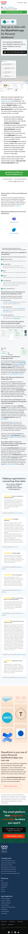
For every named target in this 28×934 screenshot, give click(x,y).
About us (3, 889)
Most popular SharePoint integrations (8, 869)
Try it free (19, 2)
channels (23, 361)
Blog (2, 880)
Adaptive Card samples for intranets (8, 862)
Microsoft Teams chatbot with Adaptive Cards (10, 873)
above (20, 386)
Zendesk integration (5, 911)
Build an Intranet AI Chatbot (6, 864)
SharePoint (11, 7)
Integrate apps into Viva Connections (8, 867)
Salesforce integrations (5, 900)
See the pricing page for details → (15, 374)
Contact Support (4, 882)
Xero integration (4, 909)
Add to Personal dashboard (17, 334)
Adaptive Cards (6, 101)
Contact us (4, 851)
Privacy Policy (4, 921)
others (10, 410)
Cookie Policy (12, 921)
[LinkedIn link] (15, 932)
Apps (5, 7)
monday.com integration (6, 902)
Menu (25, 2)
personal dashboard (19, 364)
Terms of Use (20, 921)
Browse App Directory (11, 786)
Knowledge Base (4, 885)
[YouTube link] (18, 932)
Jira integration (4, 913)
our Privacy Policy (10, 464)
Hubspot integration (5, 905)
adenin (9, 362)
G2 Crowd (15, 547)
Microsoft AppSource (18, 513)
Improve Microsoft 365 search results (8, 871)
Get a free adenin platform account (8, 860)
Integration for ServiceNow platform (8, 907)
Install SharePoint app (15, 12)
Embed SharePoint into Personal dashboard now (14, 173)
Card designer (16, 422)
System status (11, 924)
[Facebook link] (9, 932)
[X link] (12, 932)
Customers (3, 891)
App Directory (13, 302)
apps (15, 181)
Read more (18, 206)
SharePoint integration (5, 898)
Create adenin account (14, 836)
